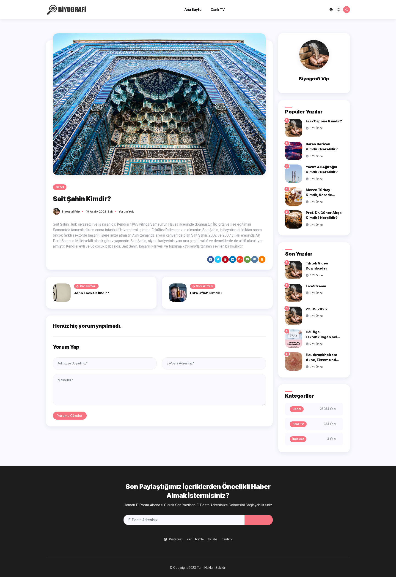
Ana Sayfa (192, 9)
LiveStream (316, 286)
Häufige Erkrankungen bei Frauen (321, 337)
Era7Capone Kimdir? (324, 121)
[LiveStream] (293, 292)
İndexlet (298, 439)
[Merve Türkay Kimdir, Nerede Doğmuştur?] (293, 196)
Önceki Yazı (88, 286)
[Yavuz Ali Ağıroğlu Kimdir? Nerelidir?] (293, 173)
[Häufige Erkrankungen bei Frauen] (293, 338)
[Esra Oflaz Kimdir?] (178, 292)
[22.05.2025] (293, 315)
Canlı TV (218, 9)
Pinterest (175, 539)
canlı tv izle (195, 539)
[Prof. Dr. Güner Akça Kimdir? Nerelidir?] (293, 219)
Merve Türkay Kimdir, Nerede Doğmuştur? (319, 195)
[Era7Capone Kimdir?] (293, 127)
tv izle (212, 539)
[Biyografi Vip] (57, 211)
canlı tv (227, 539)
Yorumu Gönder (69, 416)
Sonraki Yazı (204, 286)
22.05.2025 (316, 309)
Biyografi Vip (71, 211)
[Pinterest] (331, 9)
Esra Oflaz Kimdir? (206, 293)
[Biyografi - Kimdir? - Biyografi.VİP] (67, 9)
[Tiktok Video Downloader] (293, 269)
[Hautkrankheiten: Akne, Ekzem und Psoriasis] (293, 361)
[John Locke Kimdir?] (62, 292)
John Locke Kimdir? (91, 293)
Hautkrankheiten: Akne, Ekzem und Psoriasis (321, 360)
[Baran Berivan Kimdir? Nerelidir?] (293, 150)
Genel (60, 187)
